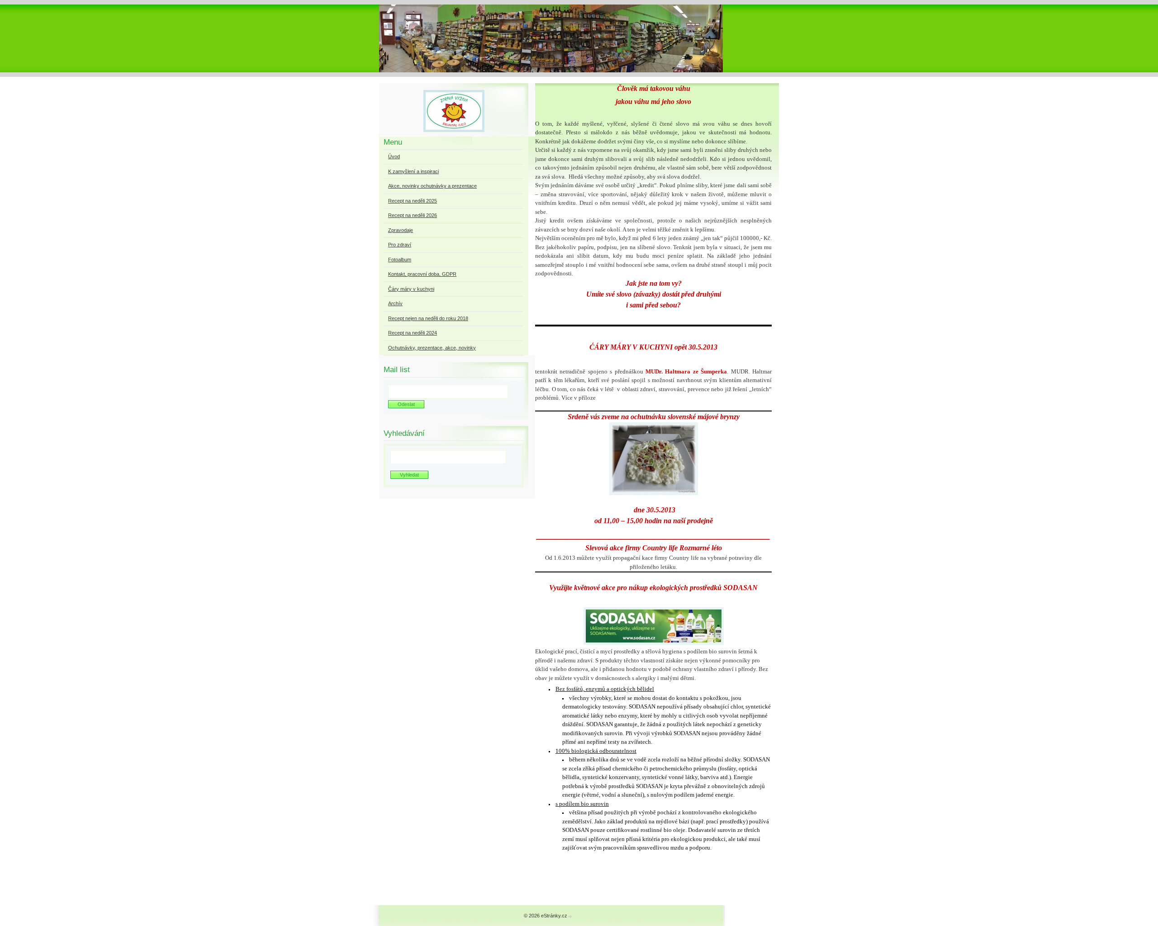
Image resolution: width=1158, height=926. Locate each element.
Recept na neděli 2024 (412, 332)
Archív (395, 303)
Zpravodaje (400, 230)
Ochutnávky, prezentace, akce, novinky (432, 347)
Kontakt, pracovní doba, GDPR (422, 274)
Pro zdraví (399, 244)
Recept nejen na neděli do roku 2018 (428, 318)
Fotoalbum (399, 259)
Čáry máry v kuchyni (411, 289)
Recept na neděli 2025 (412, 200)
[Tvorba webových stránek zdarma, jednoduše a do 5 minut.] (570, 916)
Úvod (394, 156)
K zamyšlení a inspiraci (413, 171)
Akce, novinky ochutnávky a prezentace (432, 186)
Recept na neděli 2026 (412, 215)
